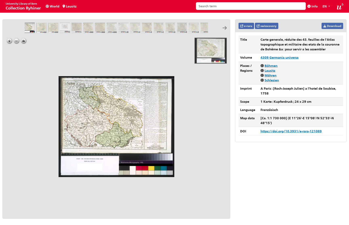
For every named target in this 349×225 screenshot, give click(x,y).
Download (333, 26)
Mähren (270, 75)
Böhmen (271, 65)
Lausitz (71, 6)
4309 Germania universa (280, 57)
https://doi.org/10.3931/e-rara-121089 (291, 131)
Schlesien (272, 80)
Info (314, 6)
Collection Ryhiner (23, 6)
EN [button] (325, 6)
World (54, 6)
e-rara (247, 26)
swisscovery (268, 26)
